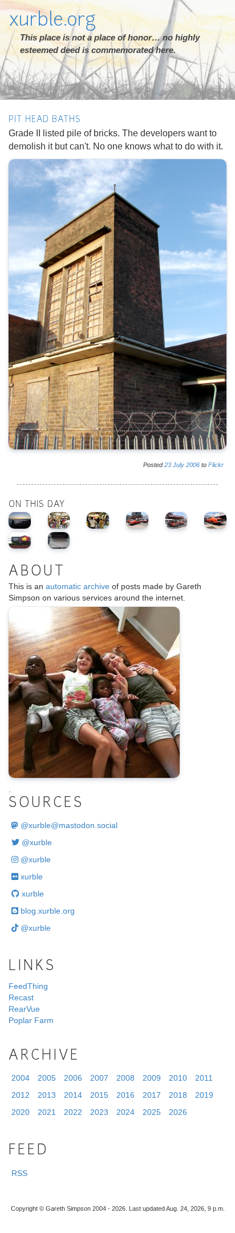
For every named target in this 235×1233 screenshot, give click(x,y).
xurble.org (52, 21)
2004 (20, 1077)
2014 (73, 1095)
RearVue (24, 1008)
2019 (204, 1095)
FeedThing (28, 986)
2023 (99, 1112)
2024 (125, 1112)
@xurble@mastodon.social (68, 825)
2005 (47, 1077)
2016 (125, 1095)
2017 (152, 1095)
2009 (152, 1077)
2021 (47, 1112)
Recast (21, 997)
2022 (73, 1112)
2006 (193, 464)
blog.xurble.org (46, 910)
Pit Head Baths (45, 120)
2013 (47, 1095)
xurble (30, 876)
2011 (204, 1077)
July (178, 464)
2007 (99, 1077)
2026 (178, 1112)
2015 (99, 1095)
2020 (20, 1112)
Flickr (216, 464)
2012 (20, 1095)
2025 (152, 1112)
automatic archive (78, 586)
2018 (178, 1095)
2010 (178, 1077)
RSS (19, 1173)
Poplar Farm (31, 1020)
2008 (125, 1077)
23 (167, 464)
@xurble (35, 842)
